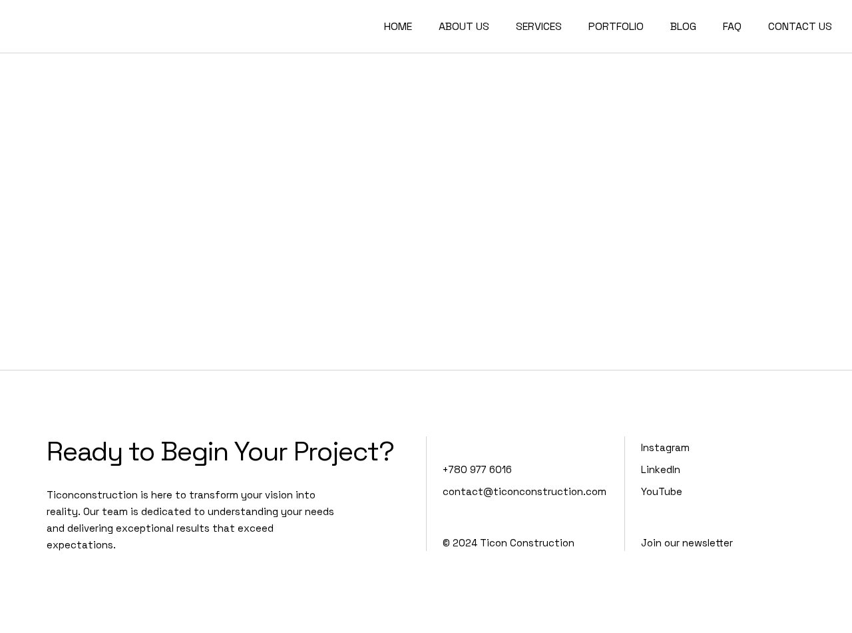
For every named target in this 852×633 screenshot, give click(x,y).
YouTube (661, 491)
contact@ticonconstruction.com (524, 491)
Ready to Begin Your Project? (220, 451)
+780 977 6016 (477, 469)
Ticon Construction (527, 542)
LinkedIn (660, 469)
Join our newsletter (687, 542)
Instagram (665, 447)
